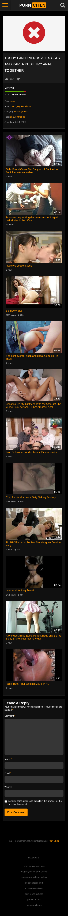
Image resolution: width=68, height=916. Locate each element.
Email (8, 773)
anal (12, 117)
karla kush (26, 106)
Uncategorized (21, 111)
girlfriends (20, 117)
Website (8, 787)
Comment (10, 716)
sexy (12, 101)
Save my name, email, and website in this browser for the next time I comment (35, 802)
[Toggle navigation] (5, 5)
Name (8, 759)
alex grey (16, 106)
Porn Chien (54, 841)
